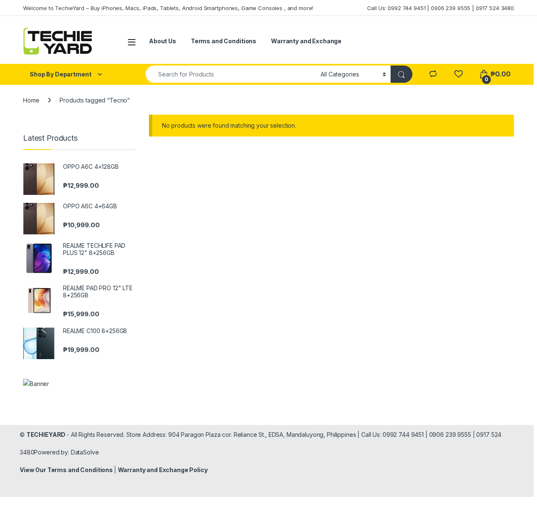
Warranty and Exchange (306, 41)
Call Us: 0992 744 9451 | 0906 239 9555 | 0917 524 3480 (440, 8)
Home (31, 100)
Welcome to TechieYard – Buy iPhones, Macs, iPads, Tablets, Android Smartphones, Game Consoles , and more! (168, 8)
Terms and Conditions (223, 41)
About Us (162, 41)
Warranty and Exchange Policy (163, 469)
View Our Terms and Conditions (67, 469)
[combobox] (231, 74)
